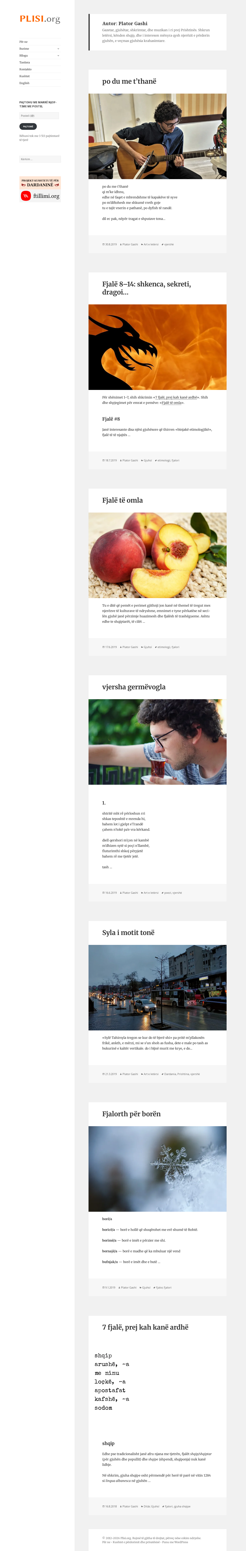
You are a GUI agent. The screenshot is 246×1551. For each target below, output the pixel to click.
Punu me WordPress (175, 1542)
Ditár (147, 1506)
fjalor (159, 1287)
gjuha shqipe (182, 1506)
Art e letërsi (151, 244)
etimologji (164, 460)
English (24, 83)
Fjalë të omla (171, 403)
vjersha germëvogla (134, 687)
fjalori (175, 460)
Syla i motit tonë (128, 933)
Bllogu (23, 55)
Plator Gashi (130, 244)
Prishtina (183, 1074)
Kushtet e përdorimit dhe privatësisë (136, 1542)
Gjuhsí (148, 460)
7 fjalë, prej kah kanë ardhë (176, 397)
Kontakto (25, 69)
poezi (167, 893)
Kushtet (24, 76)
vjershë (169, 244)
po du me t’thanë (129, 81)
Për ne (23, 41)
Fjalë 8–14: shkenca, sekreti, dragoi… (146, 288)
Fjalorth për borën (131, 1114)
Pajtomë (28, 126)
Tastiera (24, 62)
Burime (24, 48)
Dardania (170, 1074)
